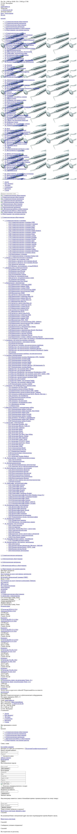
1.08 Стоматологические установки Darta (21, 234)
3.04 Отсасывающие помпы (17, 274)
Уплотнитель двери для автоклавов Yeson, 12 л (16, 682)
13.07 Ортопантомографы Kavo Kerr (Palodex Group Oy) (26, 495)
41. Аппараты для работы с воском (16, 97)
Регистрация (9, 13)
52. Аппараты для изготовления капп (16, 115)
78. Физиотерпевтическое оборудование (17, 162)
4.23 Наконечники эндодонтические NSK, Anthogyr (24, 321)
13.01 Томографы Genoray (16, 485)
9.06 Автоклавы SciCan (15, 432)
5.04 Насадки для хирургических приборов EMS (23, 347)
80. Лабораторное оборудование (15, 165)
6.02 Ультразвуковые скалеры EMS (19, 358)
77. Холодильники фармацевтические (17, 160)
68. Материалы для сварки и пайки (16, 144)
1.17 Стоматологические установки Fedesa (22, 249)
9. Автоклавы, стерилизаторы (14, 46)
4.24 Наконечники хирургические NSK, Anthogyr (24, 323)
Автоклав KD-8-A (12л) (8, 611)
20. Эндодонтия (10, 66)
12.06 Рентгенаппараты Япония (18, 478)
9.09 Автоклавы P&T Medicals (18, 438)
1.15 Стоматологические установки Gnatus (22, 246)
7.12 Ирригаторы (13, 406)
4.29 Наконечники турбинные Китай (20, 331)
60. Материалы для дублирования (15, 130)
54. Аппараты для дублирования (15, 118)
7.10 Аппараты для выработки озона (20, 402)
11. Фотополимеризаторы (13, 50)
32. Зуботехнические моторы (14, 81)
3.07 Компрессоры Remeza (16, 279)
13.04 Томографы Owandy (16, 490)
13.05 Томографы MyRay (16, 491)
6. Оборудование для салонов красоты (17, 30)
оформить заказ (20, 811)
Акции (7, 182)
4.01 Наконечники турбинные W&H (20, 284)
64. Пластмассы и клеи (12, 137)
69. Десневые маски (11, 145)
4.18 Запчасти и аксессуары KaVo (19, 313)
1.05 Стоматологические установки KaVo (21, 229)
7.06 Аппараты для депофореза (18, 395)
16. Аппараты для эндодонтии (14, 58)
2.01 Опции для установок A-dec (18, 259)
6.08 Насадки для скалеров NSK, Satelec (21, 368)
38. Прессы (8, 92)
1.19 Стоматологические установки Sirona (21, 252)
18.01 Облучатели (14, 544)
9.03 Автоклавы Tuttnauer (16, 427)
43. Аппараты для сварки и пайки (15, 100)
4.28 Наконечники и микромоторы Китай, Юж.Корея (25, 330)
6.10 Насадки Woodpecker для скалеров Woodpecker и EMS (27, 372)
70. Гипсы (8, 147)
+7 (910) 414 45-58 (6, 10)
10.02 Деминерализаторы (16, 461)
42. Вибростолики (10, 98)
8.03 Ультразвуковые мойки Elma (18, 412)
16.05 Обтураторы (14, 532)
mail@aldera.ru (5, 6)
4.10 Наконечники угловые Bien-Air (19, 299)
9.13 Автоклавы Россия (15, 444)
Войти (3, 761)
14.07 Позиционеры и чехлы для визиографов (23, 517)
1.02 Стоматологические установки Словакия (23, 224)
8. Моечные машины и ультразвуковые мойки (19, 45)
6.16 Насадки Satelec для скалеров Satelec (21, 380)
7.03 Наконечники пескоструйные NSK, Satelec (23, 390)
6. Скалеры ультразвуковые (13, 41)
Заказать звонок (6, 807)
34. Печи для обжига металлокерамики (17, 85)
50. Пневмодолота (10, 112)
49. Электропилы (10, 110)
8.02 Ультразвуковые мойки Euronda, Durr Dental (23, 411)
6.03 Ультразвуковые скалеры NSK (19, 360)
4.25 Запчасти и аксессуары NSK (18, 325)
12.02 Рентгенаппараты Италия (18, 471)
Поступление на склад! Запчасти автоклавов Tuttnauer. (18, 580)
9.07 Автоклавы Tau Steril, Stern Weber (20, 434)
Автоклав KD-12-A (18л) (9, 621)
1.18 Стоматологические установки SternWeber (23, 251)
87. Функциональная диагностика (15, 169)
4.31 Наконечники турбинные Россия (20, 335)
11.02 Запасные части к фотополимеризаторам (23, 466)
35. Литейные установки (12, 86)
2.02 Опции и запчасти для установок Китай (22, 261)
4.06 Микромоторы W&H (16, 293)
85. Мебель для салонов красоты (15, 179)
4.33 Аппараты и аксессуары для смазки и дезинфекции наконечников (31, 338)
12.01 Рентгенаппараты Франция (18, 470)
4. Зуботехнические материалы (14, 26)
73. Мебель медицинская (12, 153)
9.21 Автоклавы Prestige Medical (18, 456)
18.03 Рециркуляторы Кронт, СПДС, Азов (21, 547)
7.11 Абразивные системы (16, 404)
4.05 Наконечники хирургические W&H (21, 291)
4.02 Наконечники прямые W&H (18, 286)
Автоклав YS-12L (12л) (8, 651)
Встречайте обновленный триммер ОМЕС (14, 577)
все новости (4, 582)
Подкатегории (5, 606)
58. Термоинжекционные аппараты (16, 125)
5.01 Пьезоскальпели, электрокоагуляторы (21, 342)
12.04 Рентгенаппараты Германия (19, 475)
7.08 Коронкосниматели (16, 399)
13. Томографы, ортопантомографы (16, 53)
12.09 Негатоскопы (14, 481)
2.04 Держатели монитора (16, 264)
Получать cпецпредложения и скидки (15, 786)
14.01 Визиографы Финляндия (18, 507)
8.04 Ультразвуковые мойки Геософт (19, 414)
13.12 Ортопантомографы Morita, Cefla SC (21, 501)
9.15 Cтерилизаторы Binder (17, 448)
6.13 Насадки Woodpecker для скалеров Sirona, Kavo (25, 375)
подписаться (5, 692)
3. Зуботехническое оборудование (15, 25)
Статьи (7, 190)
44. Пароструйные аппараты (14, 102)
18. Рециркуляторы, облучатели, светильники (19, 62)
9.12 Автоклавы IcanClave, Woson (19, 443)
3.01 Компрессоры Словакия (17, 269)
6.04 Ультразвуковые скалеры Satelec (20, 362)
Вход (2, 13)
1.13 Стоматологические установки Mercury (22, 242)
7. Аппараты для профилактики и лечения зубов (20, 43)
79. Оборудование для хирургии (15, 164)
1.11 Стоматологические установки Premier (22, 239)
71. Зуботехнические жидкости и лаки (17, 149)
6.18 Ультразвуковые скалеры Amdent (20, 384)
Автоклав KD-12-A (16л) (9, 631)
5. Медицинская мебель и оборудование (17, 28)
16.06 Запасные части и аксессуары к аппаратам (23, 533)
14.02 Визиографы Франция (17, 508)
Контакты (8, 188)
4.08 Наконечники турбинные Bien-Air (20, 296)
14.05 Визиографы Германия (17, 513)
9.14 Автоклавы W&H (15, 446)
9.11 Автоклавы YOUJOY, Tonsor (19, 441)
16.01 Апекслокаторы (15, 525)
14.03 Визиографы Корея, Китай (18, 510)
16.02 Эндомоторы (14, 527)
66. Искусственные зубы (12, 140)
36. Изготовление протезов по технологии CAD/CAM (22, 88)
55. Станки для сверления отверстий (16, 120)
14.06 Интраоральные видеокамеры (19, 515)
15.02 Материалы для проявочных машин (21, 522)
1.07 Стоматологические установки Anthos (22, 232)
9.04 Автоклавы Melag (15, 429)
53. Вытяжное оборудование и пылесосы (18, 117)
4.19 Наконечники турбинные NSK (19, 315)
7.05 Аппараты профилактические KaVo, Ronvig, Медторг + (27, 394)
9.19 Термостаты (13, 454)
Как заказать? (9, 183)
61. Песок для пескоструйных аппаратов (17, 132)
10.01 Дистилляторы (14, 459)
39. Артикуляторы (10, 93)
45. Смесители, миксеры (12, 103)
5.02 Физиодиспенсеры (15, 343)
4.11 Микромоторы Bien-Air (17, 301)
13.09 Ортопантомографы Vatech (18, 498)
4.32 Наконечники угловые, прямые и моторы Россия (25, 336)
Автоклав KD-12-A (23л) (9, 641)
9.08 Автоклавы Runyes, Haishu (18, 436)
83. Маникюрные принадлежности (16, 175)
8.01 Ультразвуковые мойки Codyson (20, 409)
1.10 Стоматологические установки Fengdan (22, 237)
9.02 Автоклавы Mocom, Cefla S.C (19, 426)
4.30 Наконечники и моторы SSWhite (20, 333)
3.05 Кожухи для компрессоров (18, 276)
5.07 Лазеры (12, 352)
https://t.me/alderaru (17, 702)
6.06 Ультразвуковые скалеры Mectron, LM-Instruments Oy (26, 365)
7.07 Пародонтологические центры (19, 397)
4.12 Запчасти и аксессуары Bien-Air (20, 303)
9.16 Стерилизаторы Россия (17, 449)
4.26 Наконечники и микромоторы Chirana (22, 326)
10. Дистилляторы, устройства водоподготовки (20, 48)
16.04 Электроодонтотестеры (17, 530)
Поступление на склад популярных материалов (16, 574)
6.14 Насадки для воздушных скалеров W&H (22, 377)
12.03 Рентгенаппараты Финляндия (19, 473)
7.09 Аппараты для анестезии (17, 400)
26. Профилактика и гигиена (14, 77)
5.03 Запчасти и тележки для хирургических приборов (25, 345)
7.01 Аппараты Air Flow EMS (17, 387)
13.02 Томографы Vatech (16, 486)
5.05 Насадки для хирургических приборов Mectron (24, 348)
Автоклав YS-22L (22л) (8, 671)
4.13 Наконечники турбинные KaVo (19, 305)
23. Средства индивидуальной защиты (17, 71)
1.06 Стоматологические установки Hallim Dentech (24, 230)
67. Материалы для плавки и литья (16, 142)
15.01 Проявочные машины (17, 520)
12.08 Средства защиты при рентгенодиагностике (24, 480)
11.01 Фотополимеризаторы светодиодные (22, 464)
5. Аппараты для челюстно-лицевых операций (19, 40)
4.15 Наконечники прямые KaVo (18, 308)
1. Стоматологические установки (15, 33)
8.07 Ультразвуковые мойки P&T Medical (21, 419)
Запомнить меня (8, 756)
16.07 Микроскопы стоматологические (20, 535)
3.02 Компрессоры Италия (16, 271)
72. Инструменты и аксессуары (15, 150)
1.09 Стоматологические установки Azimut (22, 235)
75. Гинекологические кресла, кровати (17, 157)
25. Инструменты (10, 75)
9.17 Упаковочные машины (17, 451)
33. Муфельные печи (11, 83)
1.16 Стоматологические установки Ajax (21, 247)
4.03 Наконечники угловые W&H (19, 288)
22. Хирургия (9, 70)
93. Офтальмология (11, 170)
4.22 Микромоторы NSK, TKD (18, 320)
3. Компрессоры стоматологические (16, 36)
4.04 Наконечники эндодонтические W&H (22, 289)
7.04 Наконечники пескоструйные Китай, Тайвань (24, 392)
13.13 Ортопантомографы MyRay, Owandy (21, 503)
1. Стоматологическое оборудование (16, 21)
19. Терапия (8, 65)
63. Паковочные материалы (13, 135)
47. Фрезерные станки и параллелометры (18, 107)
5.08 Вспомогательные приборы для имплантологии (25, 353)
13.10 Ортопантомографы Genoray (19, 500)
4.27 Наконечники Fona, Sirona (18, 328)
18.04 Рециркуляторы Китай (17, 549)
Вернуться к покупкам (8, 811)
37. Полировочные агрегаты (14, 90)
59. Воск (7, 128)
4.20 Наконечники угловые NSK (18, 316)
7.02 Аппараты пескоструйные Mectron (20, 389)
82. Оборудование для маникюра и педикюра (19, 173)
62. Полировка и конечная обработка (16, 133)
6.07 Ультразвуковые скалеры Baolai (19, 367)
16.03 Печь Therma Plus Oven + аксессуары (22, 528)
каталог (3, 18)
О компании (8, 187)
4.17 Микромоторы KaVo (16, 311)
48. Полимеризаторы (11, 108)
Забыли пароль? (6, 758)
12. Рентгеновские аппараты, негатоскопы (18, 51)
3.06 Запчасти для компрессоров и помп (21, 278)
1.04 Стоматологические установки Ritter (21, 227)
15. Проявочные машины (13, 57)
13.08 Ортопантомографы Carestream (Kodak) (22, 496)
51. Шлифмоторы (10, 113)
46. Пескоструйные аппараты (14, 105)
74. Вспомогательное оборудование (16, 155)
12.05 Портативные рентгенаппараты (20, 476)
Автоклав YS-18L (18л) (8, 661)
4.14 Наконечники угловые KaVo (18, 306)
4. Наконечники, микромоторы (14, 38)
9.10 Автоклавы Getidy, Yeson (17, 439)
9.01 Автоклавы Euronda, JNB (17, 424)
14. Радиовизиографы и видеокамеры (17, 55)
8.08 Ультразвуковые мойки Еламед (19, 421)
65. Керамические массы (12, 138)
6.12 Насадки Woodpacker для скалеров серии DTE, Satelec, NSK (29, 374)
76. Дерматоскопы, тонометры (14, 158)
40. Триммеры (9, 95)
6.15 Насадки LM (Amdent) (16, 379)
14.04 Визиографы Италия (16, 512)
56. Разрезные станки (11, 122)
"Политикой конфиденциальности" (36, 748)
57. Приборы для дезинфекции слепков (17, 124)
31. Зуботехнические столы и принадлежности (20, 80)
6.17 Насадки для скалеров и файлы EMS (21, 382)
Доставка (7, 185)
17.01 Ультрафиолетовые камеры (18, 540)
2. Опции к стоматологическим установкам (18, 35)
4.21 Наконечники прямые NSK (18, 318)
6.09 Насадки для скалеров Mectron (19, 370)
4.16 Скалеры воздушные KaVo (18, 310)
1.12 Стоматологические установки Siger (21, 241)
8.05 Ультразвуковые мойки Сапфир (19, 416)
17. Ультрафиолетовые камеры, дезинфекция (19, 60)
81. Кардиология (10, 167)
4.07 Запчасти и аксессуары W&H (19, 294)
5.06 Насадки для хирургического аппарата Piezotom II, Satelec (28, 350)
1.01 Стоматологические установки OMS (21, 222)
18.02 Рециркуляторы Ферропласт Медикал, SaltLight (25, 545)
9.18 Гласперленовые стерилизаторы (20, 453)
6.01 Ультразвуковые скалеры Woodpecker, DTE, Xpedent (26, 357)
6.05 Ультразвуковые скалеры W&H (19, 363)
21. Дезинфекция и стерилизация (15, 68)
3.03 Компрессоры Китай (16, 273)
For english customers (7, 747)
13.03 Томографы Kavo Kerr (17, 488)
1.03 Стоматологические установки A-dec (21, 225)
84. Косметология (10, 177)
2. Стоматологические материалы (15, 23)
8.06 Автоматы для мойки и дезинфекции (21, 417)
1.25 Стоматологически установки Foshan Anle (23, 256)
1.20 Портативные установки (17, 254)
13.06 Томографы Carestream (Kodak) (20, 493)
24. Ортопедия (9, 73)
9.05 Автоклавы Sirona (15, 431)
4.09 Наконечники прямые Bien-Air (19, 298)
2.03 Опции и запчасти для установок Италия (23, 262)
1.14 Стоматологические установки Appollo (22, 244)
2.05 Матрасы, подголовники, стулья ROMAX (23, 266)
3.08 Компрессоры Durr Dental (18, 281)
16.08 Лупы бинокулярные (16, 537)
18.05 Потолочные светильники (18, 550)
